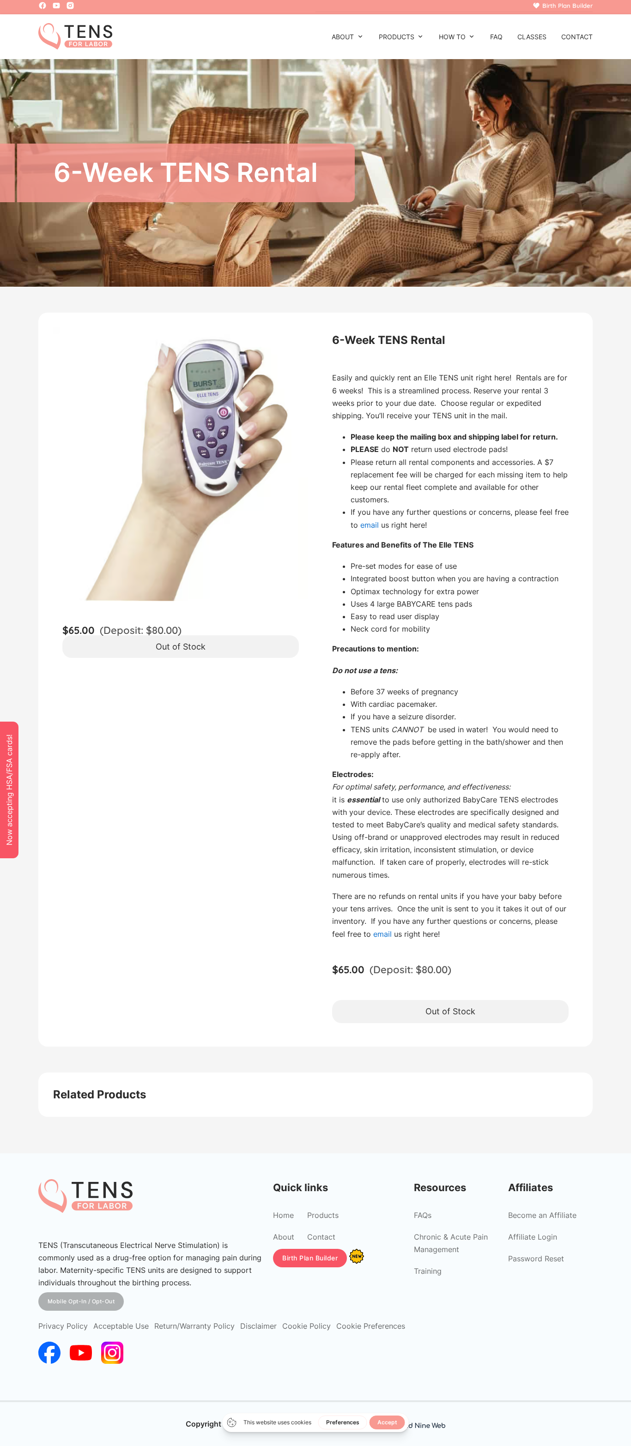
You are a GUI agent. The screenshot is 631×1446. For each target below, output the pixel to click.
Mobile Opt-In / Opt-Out (81, 1301)
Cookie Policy (306, 1326)
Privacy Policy (63, 1326)
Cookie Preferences (370, 1326)
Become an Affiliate (542, 1215)
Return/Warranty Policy (194, 1326)
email (369, 525)
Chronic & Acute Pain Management (451, 1243)
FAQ (496, 37)
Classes (531, 37)
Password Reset (536, 1258)
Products (396, 37)
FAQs (422, 1215)
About (343, 37)
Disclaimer (258, 1326)
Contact (577, 37)
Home (283, 1215)
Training (428, 1271)
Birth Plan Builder (310, 1258)
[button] (295, 339)
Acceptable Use (121, 1326)
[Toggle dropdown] (360, 36)
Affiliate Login (532, 1236)
